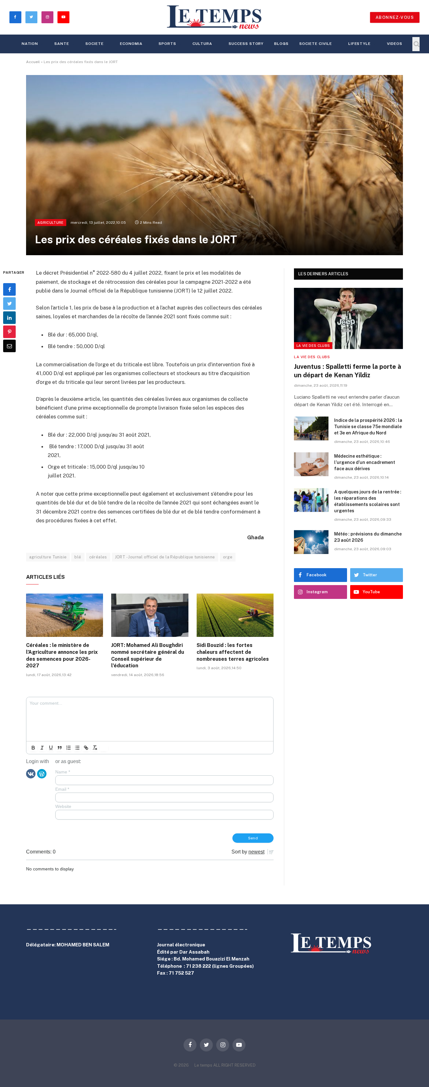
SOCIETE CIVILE (315, 43)
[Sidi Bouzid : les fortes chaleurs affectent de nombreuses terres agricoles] (235, 615)
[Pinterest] (9, 332)
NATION (30, 43)
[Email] (9, 346)
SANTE (61, 43)
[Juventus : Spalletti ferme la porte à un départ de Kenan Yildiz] (348, 318)
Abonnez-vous (395, 17)
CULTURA (202, 43)
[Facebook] (9, 289)
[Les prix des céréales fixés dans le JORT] (214, 165)
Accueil (33, 62)
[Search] (416, 44)
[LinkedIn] (9, 317)
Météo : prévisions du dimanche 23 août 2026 (368, 537)
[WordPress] (41, 773)
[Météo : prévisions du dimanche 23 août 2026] (311, 542)
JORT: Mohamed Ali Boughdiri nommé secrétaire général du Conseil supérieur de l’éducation (147, 655)
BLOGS (281, 43)
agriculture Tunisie (48, 557)
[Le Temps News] (214, 17)
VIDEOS (394, 43)
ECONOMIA (131, 43)
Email (62, 789)
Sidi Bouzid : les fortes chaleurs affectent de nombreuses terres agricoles (233, 652)
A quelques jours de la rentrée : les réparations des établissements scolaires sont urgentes (367, 501)
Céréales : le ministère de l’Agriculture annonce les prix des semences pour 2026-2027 (62, 655)
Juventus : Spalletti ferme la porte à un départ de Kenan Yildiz (347, 371)
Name (62, 771)
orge (228, 557)
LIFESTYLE (359, 43)
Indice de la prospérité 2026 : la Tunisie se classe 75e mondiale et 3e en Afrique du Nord (368, 426)
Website (63, 806)
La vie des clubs (313, 345)
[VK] (30, 773)
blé (77, 557)
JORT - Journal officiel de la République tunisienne (165, 557)
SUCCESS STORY (246, 43)
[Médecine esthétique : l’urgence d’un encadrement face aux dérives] (311, 464)
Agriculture (50, 222)
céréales (98, 557)
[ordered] (68, 747)
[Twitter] (9, 303)
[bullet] (77, 747)
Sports (167, 43)
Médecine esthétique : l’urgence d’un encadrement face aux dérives (364, 462)
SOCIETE (94, 43)
